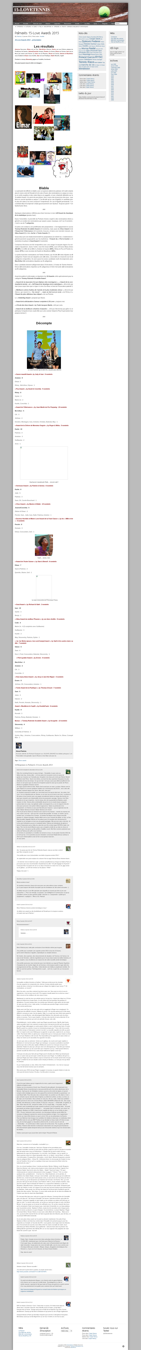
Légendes (57, 23)
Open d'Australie (92, 51)
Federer (96, 41)
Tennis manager (97, 59)
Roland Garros (87, 57)
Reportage (87, 54)
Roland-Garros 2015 (96, 54)
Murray (85, 48)
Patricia (19, 36)
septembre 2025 (115, 67)
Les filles (87, 23)
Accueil (17, 23)
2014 (112, 91)
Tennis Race (86, 62)
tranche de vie (87, 65)
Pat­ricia (23, 751)
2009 (112, 100)
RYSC (99, 57)
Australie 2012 (95, 37)
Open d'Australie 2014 (96, 52)
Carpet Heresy (90, 78)
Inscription (47, 26)
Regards (104, 23)
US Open (97, 65)
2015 (112, 89)
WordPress (73, 1347)
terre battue (98, 62)
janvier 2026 (114, 66)
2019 (112, 83)
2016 (112, 88)
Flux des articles (117, 38)
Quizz (94, 23)
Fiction (102, 41)
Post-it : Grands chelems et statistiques (75, 26)
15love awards (22, 760)
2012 (112, 95)
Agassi (89, 37)
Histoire (48, 23)
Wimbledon (84, 68)
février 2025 (114, 69)
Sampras (81, 59)
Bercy (101, 37)
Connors (87, 39)
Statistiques (88, 59)
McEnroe (98, 46)
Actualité (24, 23)
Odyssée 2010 (99, 48)
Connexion (114, 37)
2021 (112, 79)
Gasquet (81, 44)
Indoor (80, 46)
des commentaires (117, 40)
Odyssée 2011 (82, 50)
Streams (56, 26)
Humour (93, 44)
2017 (112, 86)
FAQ (40, 26)
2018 (112, 84)
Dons (35, 26)
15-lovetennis (70, 1344)
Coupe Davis (94, 39)
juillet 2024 (114, 71)
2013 (112, 93)
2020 (112, 81)
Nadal (92, 48)
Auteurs (28, 26)
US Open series (94, 66)
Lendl (89, 46)
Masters (94, 46)
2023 (112, 76)
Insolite (76, 23)
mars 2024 (114, 74)
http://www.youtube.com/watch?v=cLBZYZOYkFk (31, 1271)
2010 (112, 98)
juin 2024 (113, 72)
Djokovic (86, 41)
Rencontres (67, 23)
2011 (112, 96)
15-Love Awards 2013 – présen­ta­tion (28, 40)
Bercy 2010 (82, 39)
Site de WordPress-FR (117, 42)
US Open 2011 (85, 66)
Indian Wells (100, 44)
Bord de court (37, 23)
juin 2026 (113, 64)
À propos (20, 26)
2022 (112, 78)
